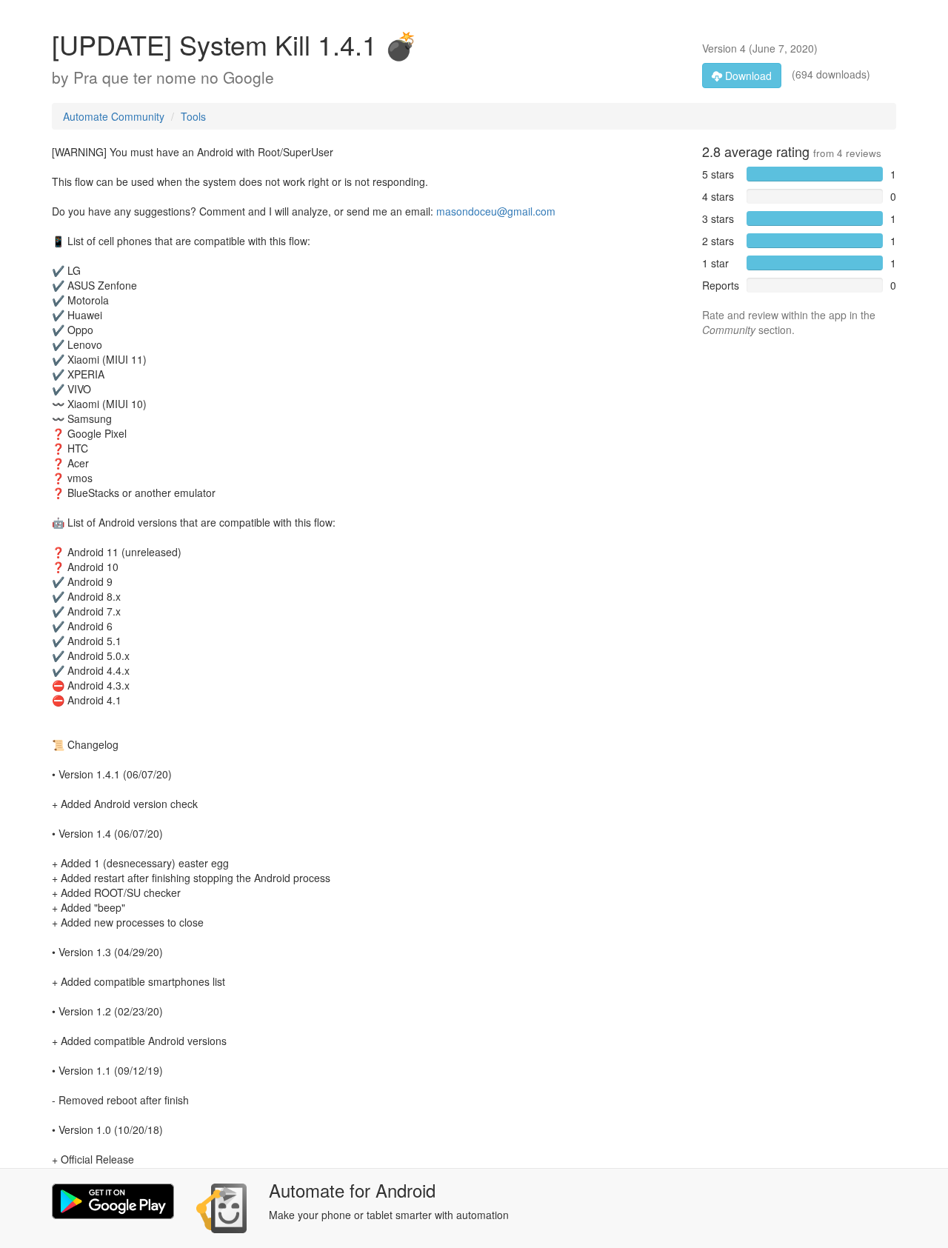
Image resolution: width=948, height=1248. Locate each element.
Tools (193, 116)
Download (747, 75)
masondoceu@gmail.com (495, 211)
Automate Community (113, 116)
